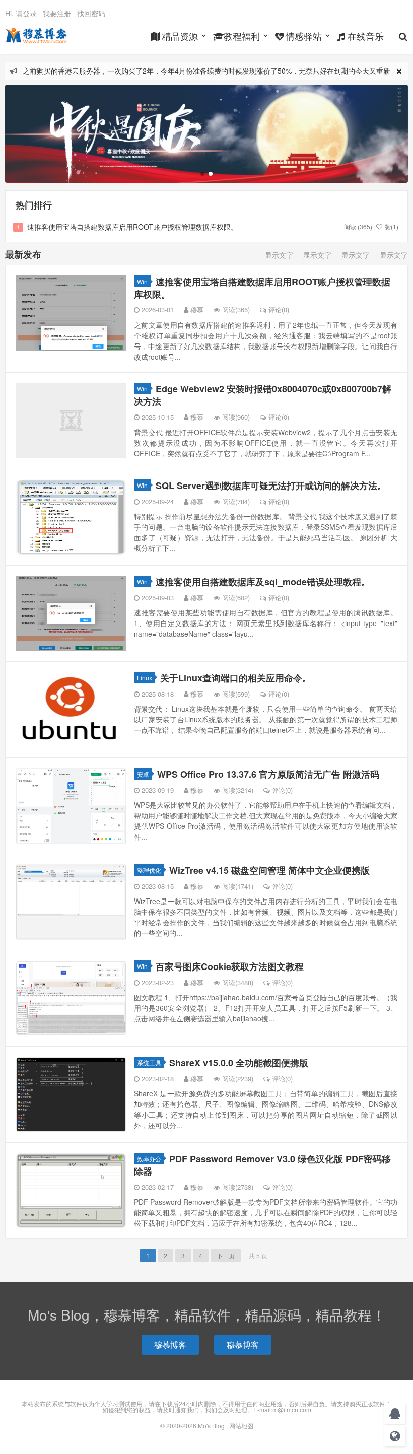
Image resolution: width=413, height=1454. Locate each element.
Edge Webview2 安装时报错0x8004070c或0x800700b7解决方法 (262, 395)
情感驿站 (304, 35)
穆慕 (196, 309)
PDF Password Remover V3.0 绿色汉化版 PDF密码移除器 (262, 1165)
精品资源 (180, 35)
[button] (202, 174)
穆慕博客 (170, 1344)
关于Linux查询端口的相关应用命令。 (235, 677)
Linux (144, 677)
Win (142, 281)
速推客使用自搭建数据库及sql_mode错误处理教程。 (263, 581)
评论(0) (278, 309)
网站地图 (241, 1425)
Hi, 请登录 (21, 13)
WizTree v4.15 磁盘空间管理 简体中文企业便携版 (269, 870)
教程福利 (242, 35)
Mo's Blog (36, 36)
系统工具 (149, 1062)
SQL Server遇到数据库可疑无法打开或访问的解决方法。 (271, 485)
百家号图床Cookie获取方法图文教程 (230, 966)
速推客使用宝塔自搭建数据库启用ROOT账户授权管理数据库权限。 (132, 227)
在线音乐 (366, 35)
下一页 (226, 1255)
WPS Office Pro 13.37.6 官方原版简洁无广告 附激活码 (268, 774)
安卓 (143, 774)
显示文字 (279, 255)
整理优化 (149, 870)
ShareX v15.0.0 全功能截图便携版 (238, 1062)
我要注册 (57, 13)
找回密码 (91, 13)
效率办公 (149, 1158)
